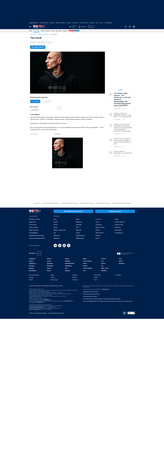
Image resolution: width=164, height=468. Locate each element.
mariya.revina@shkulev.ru (35, 309)
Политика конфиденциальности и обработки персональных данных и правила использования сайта (107, 301)
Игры (101, 22)
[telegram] (55, 245)
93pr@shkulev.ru (106, 289)
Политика (98, 224)
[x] (68, 245)
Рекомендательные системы (90, 296)
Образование (80, 238)
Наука (78, 233)
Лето (77, 227)
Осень (97, 222)
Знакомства (44, 22)
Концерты (37, 31)
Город (55, 227)
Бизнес (56, 222)
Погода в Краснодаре (87, 203)
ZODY (97, 22)
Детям (48, 31)
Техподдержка (33, 233)
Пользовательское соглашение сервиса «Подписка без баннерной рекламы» (102, 298)
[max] (64, 245)
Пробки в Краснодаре (103, 203)
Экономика (118, 230)
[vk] (60, 245)
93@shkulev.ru (47, 299)
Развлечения (99, 233)
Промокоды (108, 22)
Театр (42, 31)
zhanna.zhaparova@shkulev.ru (36, 307)
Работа (97, 230)
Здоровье (57, 238)
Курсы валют (84, 22)
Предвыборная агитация (36, 235)
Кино (30, 31)
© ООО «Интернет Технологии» (56, 313)
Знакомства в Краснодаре (69, 203)
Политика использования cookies (91, 294)
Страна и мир (119, 224)
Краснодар (33, 34)
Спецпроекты (119, 233)
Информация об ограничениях (90, 291)
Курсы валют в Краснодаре (50, 203)
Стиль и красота (120, 222)
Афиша (69, 22)
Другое (65, 31)
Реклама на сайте (34, 219)
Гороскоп (75, 22)
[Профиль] (134, 26)
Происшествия (100, 227)
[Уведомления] (130, 26)
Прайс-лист (32, 222)
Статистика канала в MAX (37, 238)
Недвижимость (34, 22)
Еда (55, 233)
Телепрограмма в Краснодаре (121, 203)
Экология (118, 227)
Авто (55, 219)
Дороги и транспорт (60, 230)
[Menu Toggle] (30, 26)
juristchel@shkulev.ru (68, 301)
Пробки (91, 22)
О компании (32, 224)
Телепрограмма (60, 22)
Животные (57, 235)
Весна (55, 224)
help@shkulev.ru (40, 302)
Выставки (59, 31)
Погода (51, 22)
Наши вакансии (34, 230)
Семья (97, 238)
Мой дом (78, 230)
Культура (78, 224)
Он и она (98, 219)
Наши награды (33, 227)
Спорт (52, 31)
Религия (97, 235)
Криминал (79, 222)
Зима (77, 219)
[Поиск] (126, 26)
